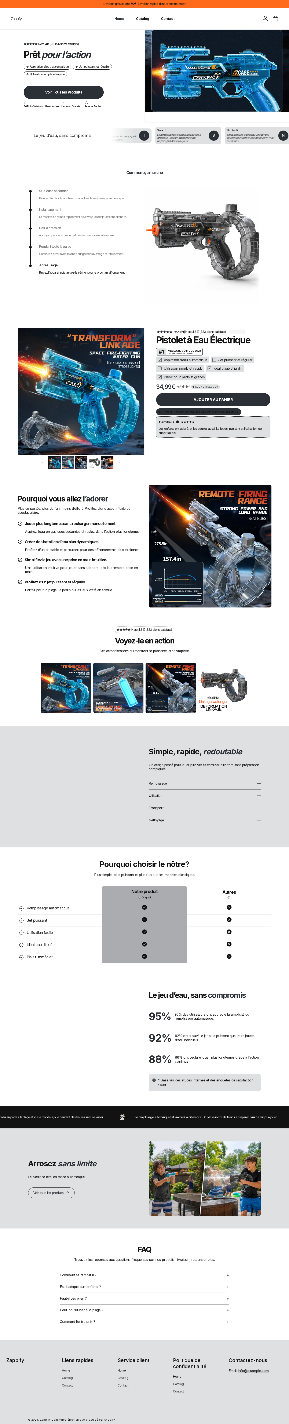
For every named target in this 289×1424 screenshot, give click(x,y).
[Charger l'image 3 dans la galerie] (81, 462)
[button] (275, 19)
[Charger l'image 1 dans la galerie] (54, 462)
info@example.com (253, 1371)
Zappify (45, 1419)
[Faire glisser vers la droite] (119, 462)
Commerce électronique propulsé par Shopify (83, 1419)
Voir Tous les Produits (63, 92)
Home (66, 1370)
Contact (67, 1385)
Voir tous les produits (48, 1193)
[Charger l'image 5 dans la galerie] (107, 462)
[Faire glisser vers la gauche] (42, 462)
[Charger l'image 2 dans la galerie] (68, 462)
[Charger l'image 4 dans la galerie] (94, 462)
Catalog (67, 1378)
